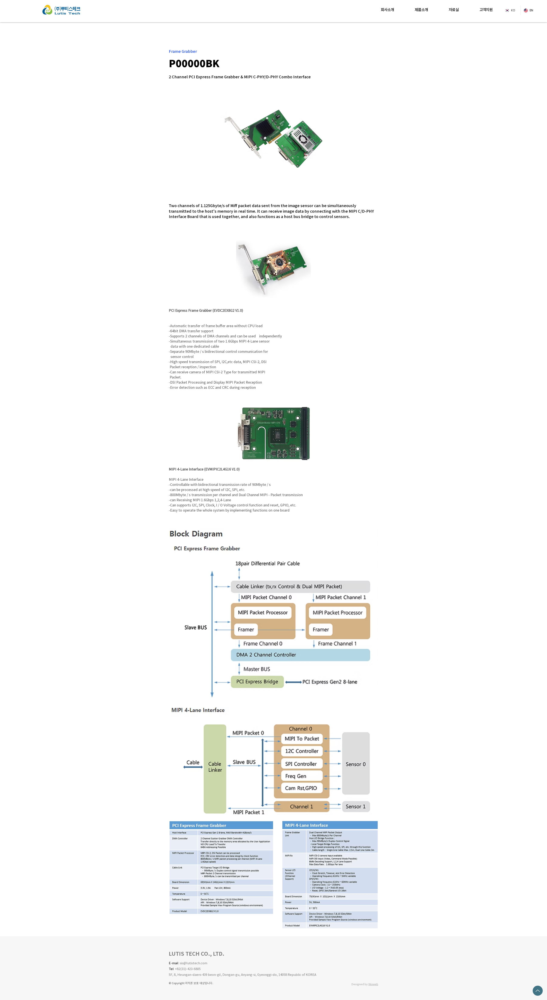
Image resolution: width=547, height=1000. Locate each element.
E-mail (174, 963)
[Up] (538, 991)
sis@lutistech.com (193, 963)
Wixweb (373, 984)
